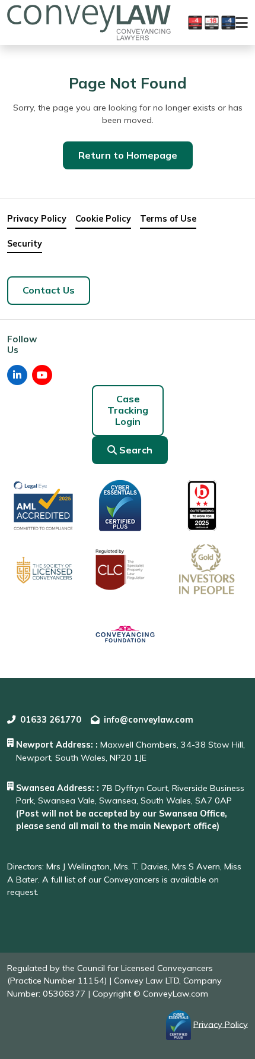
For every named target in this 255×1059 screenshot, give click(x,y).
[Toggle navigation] (241, 22)
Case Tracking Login (127, 410)
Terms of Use (168, 218)
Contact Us (49, 290)
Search (135, 450)
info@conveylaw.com (148, 719)
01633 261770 (50, 719)
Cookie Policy (103, 218)
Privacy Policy (36, 218)
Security (24, 243)
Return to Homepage (127, 155)
